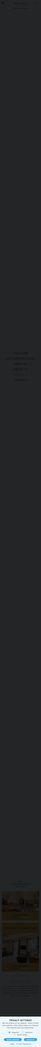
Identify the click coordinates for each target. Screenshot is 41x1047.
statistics (28, 1032)
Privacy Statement (24, 1044)
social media (22, 1034)
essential (15, 1032)
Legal (12, 1044)
